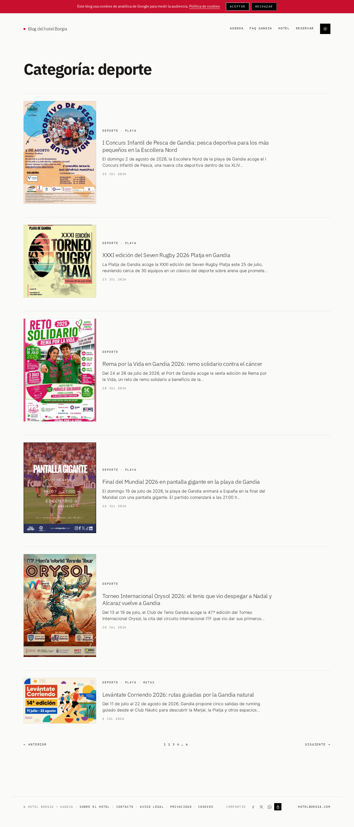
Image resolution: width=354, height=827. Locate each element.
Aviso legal (152, 807)
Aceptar (237, 6)
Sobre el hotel (95, 807)
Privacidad (181, 807)
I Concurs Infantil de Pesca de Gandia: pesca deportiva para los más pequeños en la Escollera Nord (185, 146)
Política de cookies (204, 6)
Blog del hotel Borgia (47, 29)
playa (131, 130)
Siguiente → (317, 744)
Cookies (205, 807)
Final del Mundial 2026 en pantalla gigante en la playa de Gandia (181, 481)
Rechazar (264, 6)
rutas (149, 682)
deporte (110, 130)
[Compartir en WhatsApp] (269, 806)
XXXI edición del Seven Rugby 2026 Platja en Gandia (166, 255)
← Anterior (35, 744)
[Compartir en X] (261, 806)
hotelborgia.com (314, 807)
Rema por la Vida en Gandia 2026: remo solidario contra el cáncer (182, 363)
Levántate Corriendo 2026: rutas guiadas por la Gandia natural (178, 694)
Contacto (125, 807)
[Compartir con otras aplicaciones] (277, 806)
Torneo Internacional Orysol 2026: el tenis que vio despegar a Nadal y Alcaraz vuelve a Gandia (187, 599)
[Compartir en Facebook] (253, 806)
